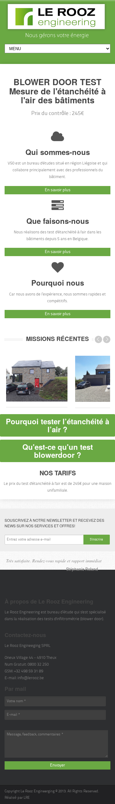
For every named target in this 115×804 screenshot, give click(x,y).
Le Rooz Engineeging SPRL (28, 646)
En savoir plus (58, 190)
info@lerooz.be (30, 678)
